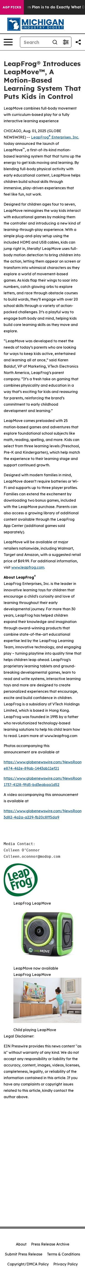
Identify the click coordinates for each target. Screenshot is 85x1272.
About (21, 1244)
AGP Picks (12, 7)
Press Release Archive (50, 1244)
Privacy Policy (65, 1264)
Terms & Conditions (63, 1254)
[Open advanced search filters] (65, 42)
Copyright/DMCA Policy (28, 1264)
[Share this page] (78, 42)
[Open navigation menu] (8, 42)
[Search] (54, 42)
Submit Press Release (23, 1254)
